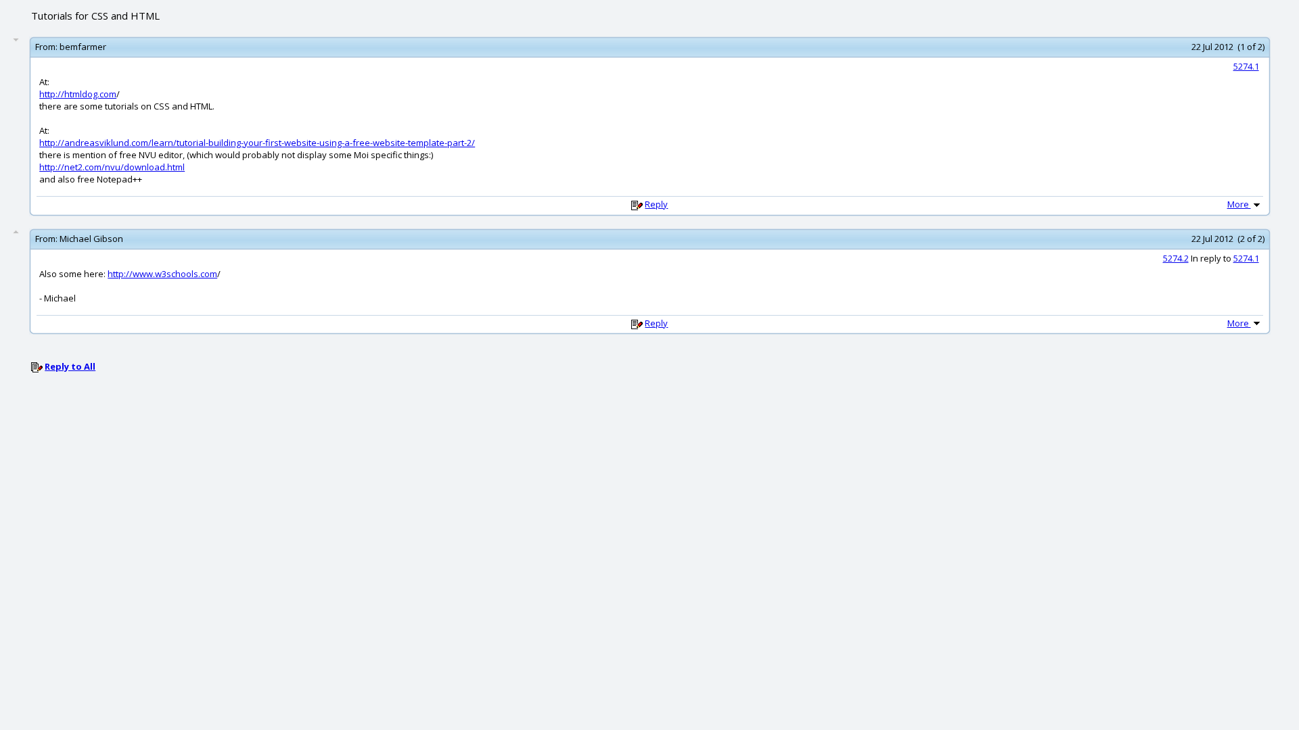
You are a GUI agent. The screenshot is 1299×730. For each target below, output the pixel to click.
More (1239, 204)
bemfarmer (83, 47)
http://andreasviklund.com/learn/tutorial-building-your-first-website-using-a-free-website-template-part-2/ (257, 143)
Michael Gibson (91, 239)
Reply (656, 204)
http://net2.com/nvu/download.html (112, 167)
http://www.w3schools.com (162, 274)
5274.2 (1176, 258)
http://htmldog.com (77, 94)
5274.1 (1246, 66)
